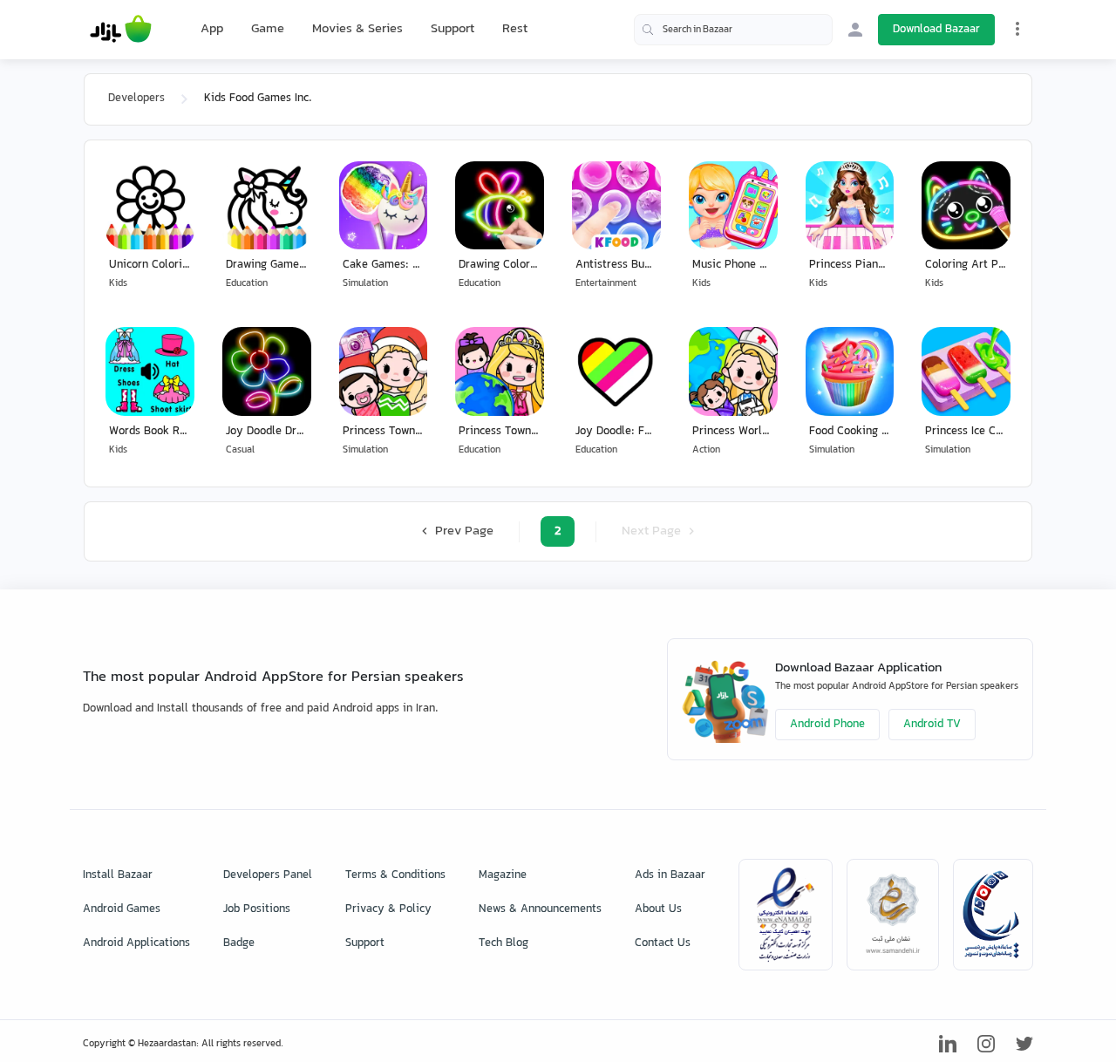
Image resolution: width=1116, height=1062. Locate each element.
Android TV (932, 724)
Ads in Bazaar (670, 875)
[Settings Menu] (1017, 28)
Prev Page (462, 531)
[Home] (121, 29)
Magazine (503, 875)
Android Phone (827, 724)
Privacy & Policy (388, 909)
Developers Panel (267, 875)
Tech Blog (503, 943)
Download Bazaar (936, 29)
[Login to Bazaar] (855, 29)
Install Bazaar (118, 875)
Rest (514, 29)
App (212, 29)
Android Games (121, 909)
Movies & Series (357, 29)
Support (452, 29)
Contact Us (663, 943)
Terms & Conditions (395, 875)
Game (267, 29)
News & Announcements (540, 909)
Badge (239, 943)
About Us (658, 909)
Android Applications (136, 943)
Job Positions (256, 909)
